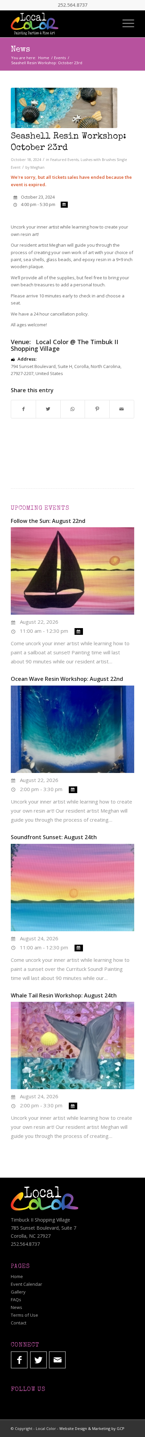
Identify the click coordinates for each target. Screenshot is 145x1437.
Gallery (18, 1292)
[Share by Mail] (122, 409)
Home (17, 1276)
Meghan (37, 167)
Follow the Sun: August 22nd (48, 521)
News (20, 50)
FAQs (16, 1300)
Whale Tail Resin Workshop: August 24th (64, 995)
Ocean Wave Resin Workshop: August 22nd (67, 679)
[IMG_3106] (64, 108)
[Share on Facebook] (23, 409)
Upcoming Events (40, 508)
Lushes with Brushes (98, 159)
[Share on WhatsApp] (73, 409)
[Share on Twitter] (48, 409)
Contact (18, 1323)
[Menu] (125, 23)
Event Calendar (26, 1284)
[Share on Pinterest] (97, 409)
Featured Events (64, 159)
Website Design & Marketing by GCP (91, 1428)
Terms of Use (24, 1315)
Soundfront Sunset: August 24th (54, 837)
